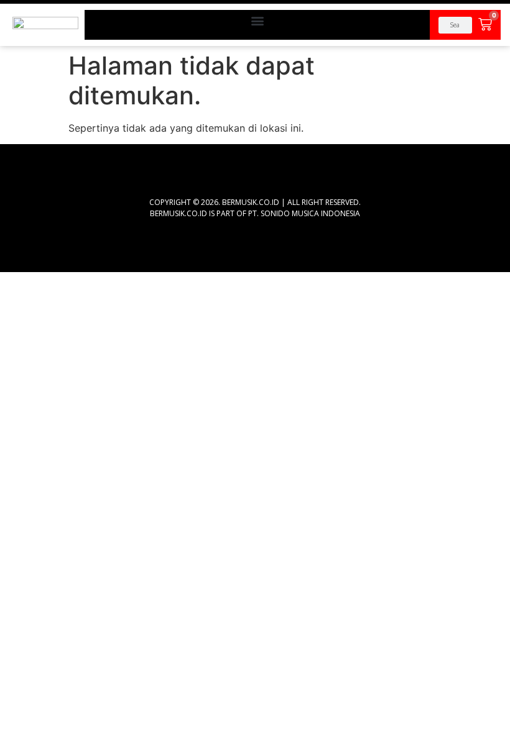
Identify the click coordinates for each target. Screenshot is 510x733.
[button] (257, 20)
